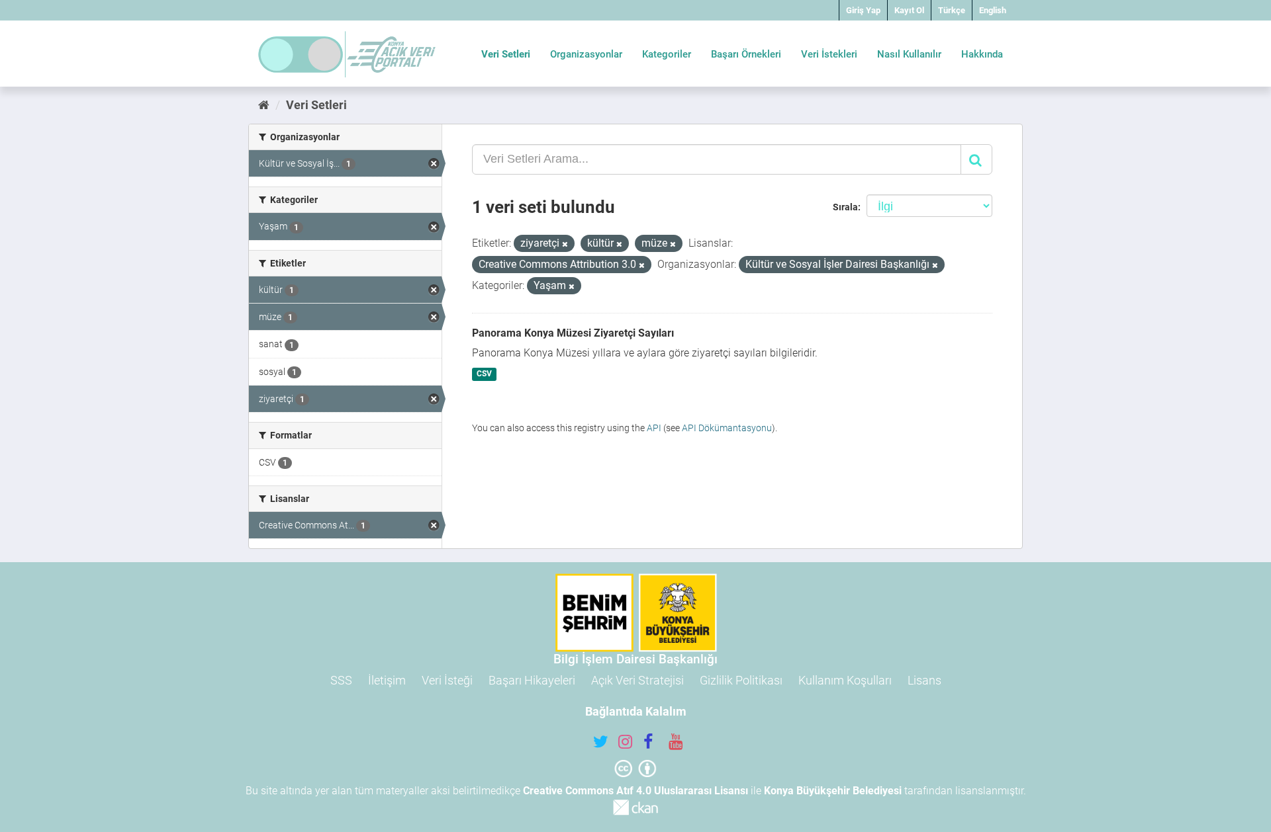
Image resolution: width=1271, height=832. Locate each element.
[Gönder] (976, 159)
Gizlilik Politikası (741, 680)
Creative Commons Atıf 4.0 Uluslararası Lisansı (635, 790)
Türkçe (951, 10)
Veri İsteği (447, 680)
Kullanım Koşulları (845, 680)
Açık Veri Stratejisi (637, 680)
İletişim (387, 680)
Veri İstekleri (829, 54)
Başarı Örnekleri (746, 54)
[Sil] (565, 244)
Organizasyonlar (586, 54)
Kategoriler (666, 54)
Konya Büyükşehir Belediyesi (833, 790)
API (654, 428)
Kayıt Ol (909, 10)
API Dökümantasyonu (727, 428)
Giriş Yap (863, 10)
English (992, 10)
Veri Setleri (505, 54)
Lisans (924, 680)
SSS (341, 680)
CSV (484, 374)
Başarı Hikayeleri (532, 680)
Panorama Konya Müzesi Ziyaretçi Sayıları (573, 333)
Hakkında (982, 54)
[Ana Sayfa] (263, 105)
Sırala (845, 207)
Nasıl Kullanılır (909, 54)
